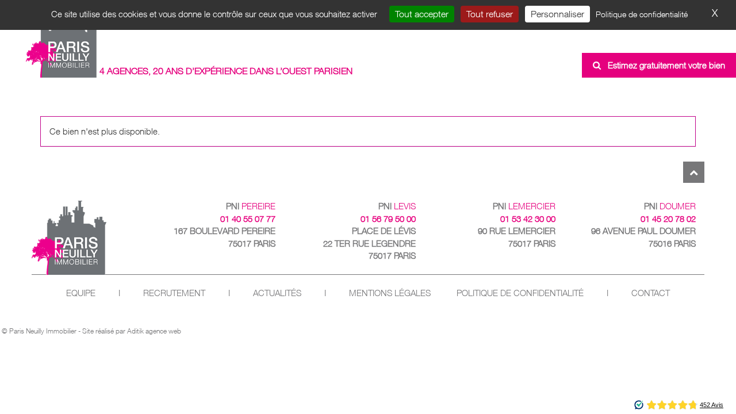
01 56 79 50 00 (388, 218)
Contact (650, 293)
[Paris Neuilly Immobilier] (62, 42)
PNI (250, 206)
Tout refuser (489, 14)
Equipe (80, 293)
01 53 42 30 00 (527, 218)
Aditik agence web (154, 331)
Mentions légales (390, 293)
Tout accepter (421, 14)
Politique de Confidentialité (520, 293)
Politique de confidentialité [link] (642, 14)
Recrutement (174, 293)
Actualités (277, 293)
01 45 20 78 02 (668, 218)
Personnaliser (557, 14)
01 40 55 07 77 (247, 218)
